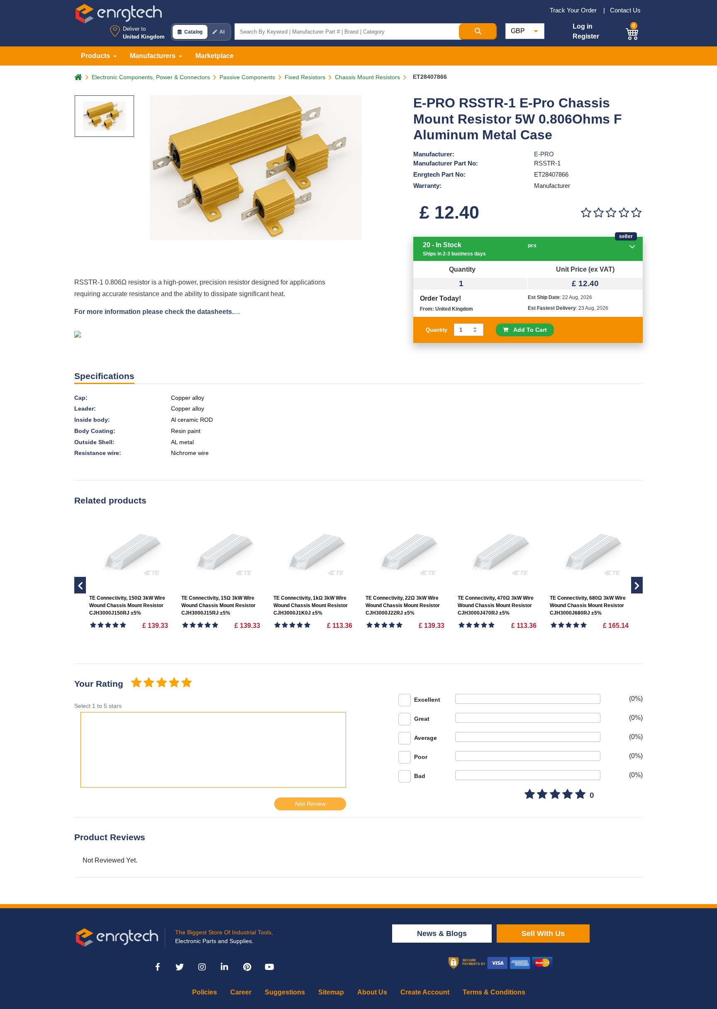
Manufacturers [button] (153, 55)
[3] (611, 213)
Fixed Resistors (305, 77)
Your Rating (98, 683)
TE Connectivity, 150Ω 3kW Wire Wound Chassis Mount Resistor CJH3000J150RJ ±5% (127, 605)
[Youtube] (269, 967)
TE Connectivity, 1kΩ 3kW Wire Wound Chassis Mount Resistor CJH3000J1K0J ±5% (310, 605)
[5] (636, 213)
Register (586, 36)
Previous (637, 585)
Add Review (310, 803)
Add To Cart (527, 329)
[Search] (478, 31)
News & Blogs (442, 933)
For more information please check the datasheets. (154, 311)
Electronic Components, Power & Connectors (151, 77)
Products (96, 55)
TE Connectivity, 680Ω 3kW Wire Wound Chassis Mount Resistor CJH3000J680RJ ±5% (588, 605)
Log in (583, 26)
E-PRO (544, 154)
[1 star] (136, 683)
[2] (598, 213)
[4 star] (174, 683)
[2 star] (148, 683)
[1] (586, 213)
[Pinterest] (247, 967)
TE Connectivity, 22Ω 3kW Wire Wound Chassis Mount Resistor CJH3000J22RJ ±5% (403, 605)
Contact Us (625, 10)
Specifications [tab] (104, 376)
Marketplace (214, 55)
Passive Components (247, 77)
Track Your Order (574, 10)
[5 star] (186, 683)
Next (80, 585)
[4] (623, 213)
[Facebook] (157, 967)
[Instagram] (202, 967)
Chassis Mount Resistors (367, 77)
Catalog (193, 32)
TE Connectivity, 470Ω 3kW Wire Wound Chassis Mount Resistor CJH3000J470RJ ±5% (496, 605)
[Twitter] (179, 967)
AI (221, 32)
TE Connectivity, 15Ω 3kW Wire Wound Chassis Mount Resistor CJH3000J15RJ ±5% (218, 605)
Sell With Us (543, 933)
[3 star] (161, 683)
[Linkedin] (224, 967)
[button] (632, 32)
